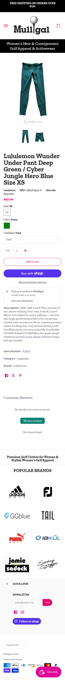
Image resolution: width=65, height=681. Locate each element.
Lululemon (10, 190)
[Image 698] (17, 564)
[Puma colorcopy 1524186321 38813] (17, 538)
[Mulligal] (32, 25)
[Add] (25, 251)
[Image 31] (47, 538)
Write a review (32, 420)
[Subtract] (8, 251)
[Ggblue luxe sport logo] (17, 515)
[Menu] (6, 25)
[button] (58, 25)
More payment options (32, 282)
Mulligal (8, 654)
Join (47, 602)
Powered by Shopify (13, 659)
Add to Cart (32, 261)
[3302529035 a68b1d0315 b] (47, 492)
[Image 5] (47, 564)
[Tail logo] (47, 515)
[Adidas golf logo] (17, 492)
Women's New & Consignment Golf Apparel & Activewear (32, 46)
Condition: (12, 233)
